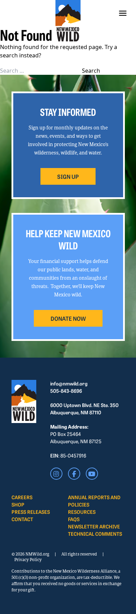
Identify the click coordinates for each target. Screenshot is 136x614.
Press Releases (31, 511)
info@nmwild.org (69, 383)
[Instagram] (56, 474)
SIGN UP (68, 176)
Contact (22, 519)
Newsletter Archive (94, 526)
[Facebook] (74, 474)
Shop (18, 504)
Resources (82, 511)
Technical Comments (95, 533)
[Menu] (122, 13)
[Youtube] (92, 474)
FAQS (74, 519)
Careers (22, 497)
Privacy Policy (28, 560)
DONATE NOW (68, 318)
